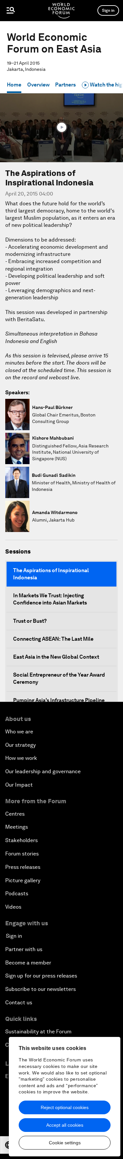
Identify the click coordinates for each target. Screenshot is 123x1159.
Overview (38, 85)
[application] (61, 127)
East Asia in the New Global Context (56, 657)
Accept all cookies (64, 1125)
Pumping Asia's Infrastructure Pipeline (59, 700)
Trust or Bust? (30, 621)
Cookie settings (65, 1142)
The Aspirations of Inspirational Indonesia (51, 574)
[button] (61, 127)
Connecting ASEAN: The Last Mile (53, 639)
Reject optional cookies (65, 1107)
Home (14, 85)
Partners (65, 85)
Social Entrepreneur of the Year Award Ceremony (59, 678)
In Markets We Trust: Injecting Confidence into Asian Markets (50, 599)
